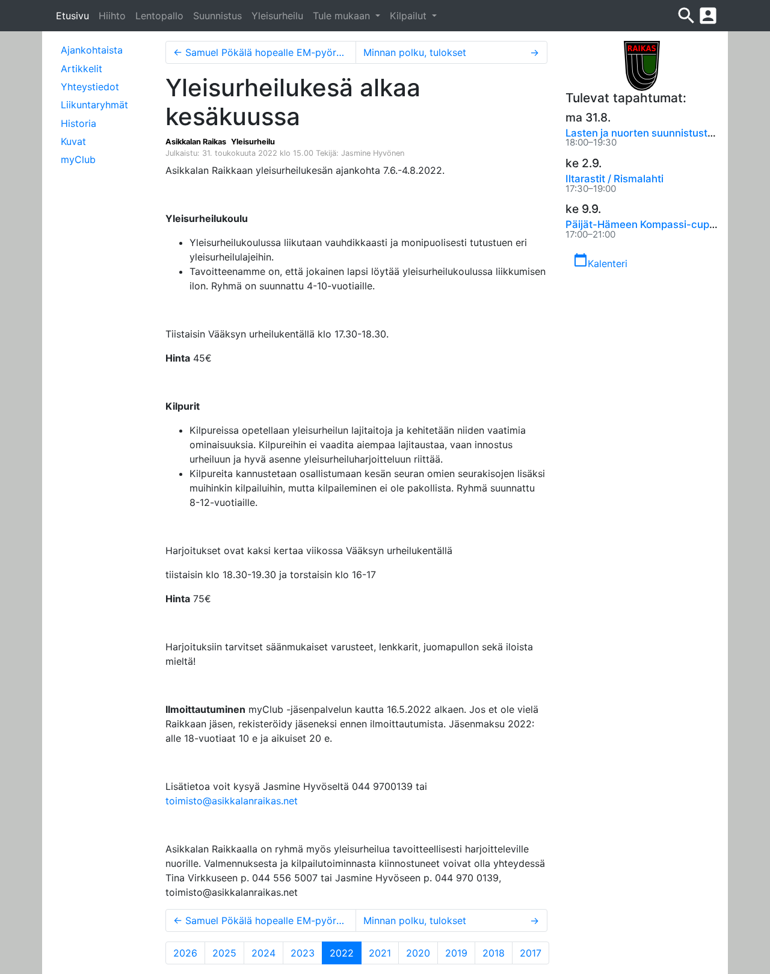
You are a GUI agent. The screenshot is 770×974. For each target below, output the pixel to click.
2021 (380, 953)
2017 (530, 953)
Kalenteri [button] (600, 261)
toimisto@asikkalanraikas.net (231, 801)
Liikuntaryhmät (94, 105)
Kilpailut (410, 16)
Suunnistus (217, 16)
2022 (346, 952)
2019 (456, 953)
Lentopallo (159, 16)
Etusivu (72, 16)
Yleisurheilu (277, 16)
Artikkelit (81, 69)
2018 (493, 953)
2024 (263, 953)
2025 (224, 953)
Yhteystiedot (90, 87)
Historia (78, 123)
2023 (303, 953)
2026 (185, 953)
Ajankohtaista (92, 50)
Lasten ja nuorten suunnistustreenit (650, 133)
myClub (78, 159)
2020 (418, 953)
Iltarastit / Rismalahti (614, 179)
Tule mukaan (343, 16)
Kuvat (73, 141)
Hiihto (112, 16)
